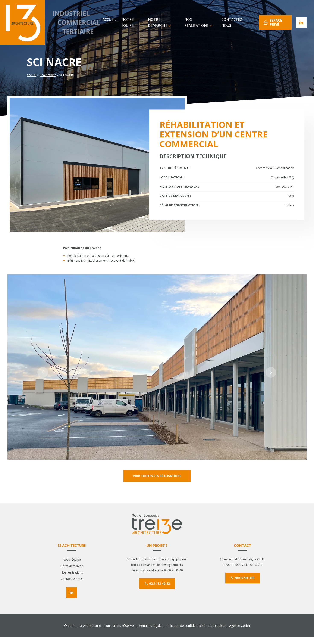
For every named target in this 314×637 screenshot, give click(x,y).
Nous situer (244, 578)
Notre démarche (157, 22)
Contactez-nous (232, 22)
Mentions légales (150, 625)
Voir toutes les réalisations (157, 476)
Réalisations (48, 75)
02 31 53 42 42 (159, 583)
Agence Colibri (239, 625)
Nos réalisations (196, 22)
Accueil (109, 19)
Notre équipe (127, 22)
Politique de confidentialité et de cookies (196, 625)
